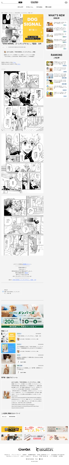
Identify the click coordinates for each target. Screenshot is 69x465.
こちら (14, 62)
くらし (65, 25)
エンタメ (11, 12)
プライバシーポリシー (16, 454)
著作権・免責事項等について (43, 454)
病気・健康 (64, 77)
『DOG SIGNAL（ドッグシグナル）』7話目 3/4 (24, 279)
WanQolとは (7, 454)
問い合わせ (35, 456)
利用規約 (24, 454)
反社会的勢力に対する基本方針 (57, 454)
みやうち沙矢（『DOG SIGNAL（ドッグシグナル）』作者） (26, 382)
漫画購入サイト (26, 264)
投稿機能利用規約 (32, 454)
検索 (20, 2)
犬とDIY (6, 12)
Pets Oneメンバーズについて (12, 456)
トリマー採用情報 (53, 456)
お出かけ (64, 36)
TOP (2, 12)
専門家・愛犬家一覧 (43, 456)
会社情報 (61, 456)
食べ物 (65, 71)
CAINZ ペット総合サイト (26, 456)
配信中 (26, 272)
